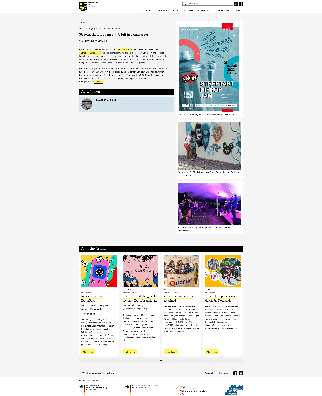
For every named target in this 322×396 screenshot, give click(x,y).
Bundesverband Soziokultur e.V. (102, 373)
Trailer (98, 81)
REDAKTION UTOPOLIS (106, 100)
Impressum (224, 373)
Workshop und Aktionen (109, 28)
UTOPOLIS (147, 10)
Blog (175, 10)
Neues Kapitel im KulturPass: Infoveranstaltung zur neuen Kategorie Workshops (95, 305)
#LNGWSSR (123, 49)
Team (237, 10)
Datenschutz (210, 373)
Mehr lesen (88, 352)
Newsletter (223, 10)
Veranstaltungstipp (88, 28)
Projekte (162, 10)
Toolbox (188, 10)
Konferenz (204, 10)
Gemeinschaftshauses (90, 53)
